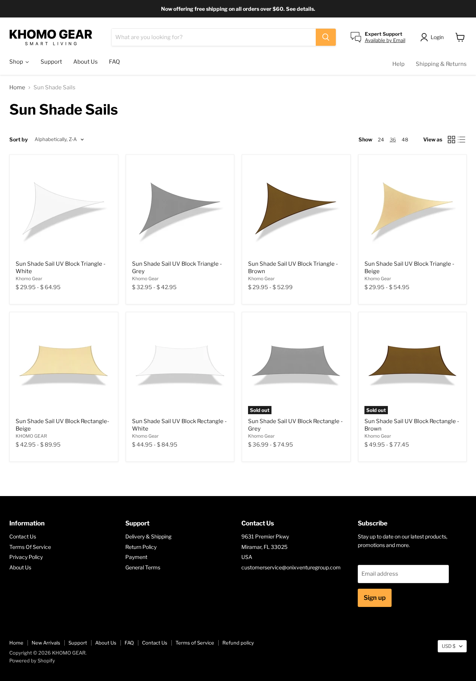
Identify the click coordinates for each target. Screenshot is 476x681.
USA (246, 557)
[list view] (462, 139)
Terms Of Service (30, 547)
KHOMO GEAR (31, 436)
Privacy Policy (26, 557)
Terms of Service (195, 643)
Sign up (375, 597)
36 (393, 140)
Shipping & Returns (441, 64)
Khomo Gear (29, 278)
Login (437, 37)
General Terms (142, 567)
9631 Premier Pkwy (265, 536)
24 (381, 140)
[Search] (326, 37)
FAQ (129, 643)
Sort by (18, 140)
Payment (136, 557)
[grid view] (451, 139)
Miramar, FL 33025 (264, 547)
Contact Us (22, 536)
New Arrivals (46, 643)
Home (17, 87)
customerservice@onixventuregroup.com (291, 567)
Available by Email (385, 40)
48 (405, 140)
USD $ (449, 646)
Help (398, 64)
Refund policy (238, 643)
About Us (20, 567)
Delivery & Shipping (148, 536)
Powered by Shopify (32, 661)
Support (77, 643)
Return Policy (141, 547)
